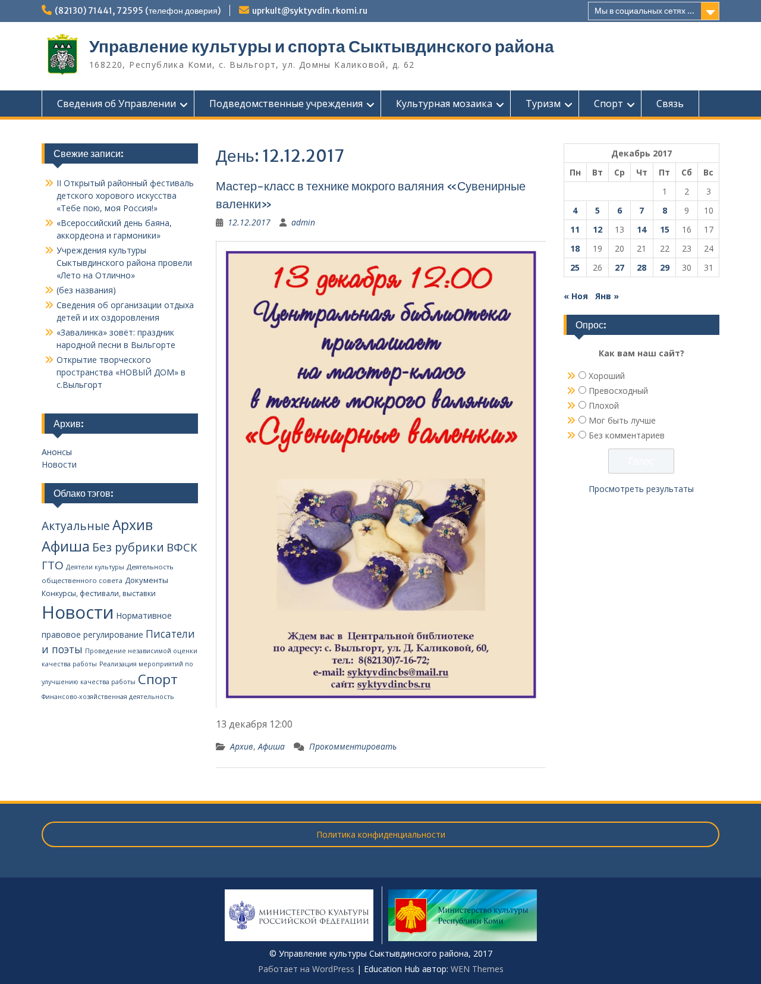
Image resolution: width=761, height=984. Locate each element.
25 (575, 267)
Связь (670, 103)
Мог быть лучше (622, 420)
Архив (241, 746)
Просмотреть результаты (641, 488)
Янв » (607, 296)
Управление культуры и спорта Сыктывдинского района (321, 46)
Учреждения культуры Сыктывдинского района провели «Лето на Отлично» (124, 263)
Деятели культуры (95, 567)
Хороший (607, 375)
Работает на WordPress (306, 968)
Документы (146, 580)
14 (641, 229)
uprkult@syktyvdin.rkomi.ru (309, 10)
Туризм (543, 103)
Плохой (604, 405)
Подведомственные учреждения (286, 103)
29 (664, 267)
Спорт (608, 103)
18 (575, 248)
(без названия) (86, 290)
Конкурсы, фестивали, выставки (99, 593)
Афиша (271, 746)
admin (303, 222)
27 (619, 267)
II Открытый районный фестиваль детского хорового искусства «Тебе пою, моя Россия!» (125, 195)
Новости (59, 464)
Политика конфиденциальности (380, 834)
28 (641, 267)
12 (597, 229)
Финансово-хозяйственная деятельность (108, 696)
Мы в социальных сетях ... (644, 10)
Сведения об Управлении (116, 103)
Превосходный (618, 390)
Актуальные (76, 526)
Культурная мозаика (444, 103)
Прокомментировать (353, 746)
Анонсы (57, 451)
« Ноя (576, 296)
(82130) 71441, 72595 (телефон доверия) (138, 10)
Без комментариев (627, 435)
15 (664, 229)
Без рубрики (128, 547)
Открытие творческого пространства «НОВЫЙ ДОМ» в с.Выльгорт (120, 372)
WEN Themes (477, 968)
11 (575, 229)
